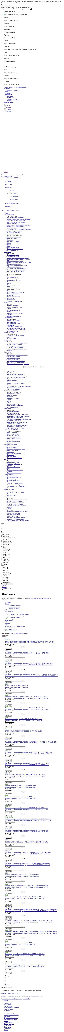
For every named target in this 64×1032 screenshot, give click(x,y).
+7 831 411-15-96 (5, 210)
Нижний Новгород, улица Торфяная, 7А (39, 598)
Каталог (6, 213)
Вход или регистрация (7, 176)
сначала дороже (23, 633)
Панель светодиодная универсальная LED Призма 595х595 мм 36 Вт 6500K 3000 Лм (29, 641)
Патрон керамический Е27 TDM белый (16, 685)
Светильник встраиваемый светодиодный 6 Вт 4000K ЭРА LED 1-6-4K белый (27, 863)
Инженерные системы (10, 1019)
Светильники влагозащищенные (18, 616)
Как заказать (7, 93)
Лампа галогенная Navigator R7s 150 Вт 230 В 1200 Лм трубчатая (23, 719)
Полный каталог (8, 1028)
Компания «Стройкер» (7, 177)
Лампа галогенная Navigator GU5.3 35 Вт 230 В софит (20, 942)
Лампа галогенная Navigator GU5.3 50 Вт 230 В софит (20, 796)
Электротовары (8, 1022)
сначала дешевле (13, 633)
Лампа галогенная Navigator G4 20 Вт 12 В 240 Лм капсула (22, 874)
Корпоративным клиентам (11, 90)
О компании (8, 181)
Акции (19, 177)
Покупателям (9, 187)
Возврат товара (14, 199)
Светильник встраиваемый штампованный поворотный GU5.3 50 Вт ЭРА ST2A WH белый (31, 674)
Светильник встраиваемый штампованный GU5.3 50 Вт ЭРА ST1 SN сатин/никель (29, 663)
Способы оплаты (12, 99)
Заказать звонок (15, 210)
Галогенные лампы (14, 608)
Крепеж (6, 1021)
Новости (6, 91)
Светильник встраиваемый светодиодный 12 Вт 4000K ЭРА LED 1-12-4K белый (28, 852)
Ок (1, 4)
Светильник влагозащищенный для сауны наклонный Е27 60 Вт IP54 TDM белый (28, 920)
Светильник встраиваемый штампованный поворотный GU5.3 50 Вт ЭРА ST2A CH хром (30, 741)
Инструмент (7, 1016)
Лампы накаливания (14, 607)
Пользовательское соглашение (9, 993)
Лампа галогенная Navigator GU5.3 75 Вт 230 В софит (20, 785)
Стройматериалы (9, 1013)
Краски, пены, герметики (11, 1015)
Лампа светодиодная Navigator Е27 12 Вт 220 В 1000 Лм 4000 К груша (25, 774)
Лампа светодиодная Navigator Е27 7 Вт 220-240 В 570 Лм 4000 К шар (25, 954)
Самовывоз (10, 97)
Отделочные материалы (11, 1018)
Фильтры (4, 636)
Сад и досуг (7, 1027)
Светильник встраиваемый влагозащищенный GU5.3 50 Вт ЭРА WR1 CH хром (28, 819)
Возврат (9, 100)
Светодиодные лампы (15, 605)
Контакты (7, 88)
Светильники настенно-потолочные (19, 614)
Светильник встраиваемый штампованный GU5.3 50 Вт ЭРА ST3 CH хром (26, 808)
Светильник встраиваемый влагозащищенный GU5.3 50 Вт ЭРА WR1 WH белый (28, 752)
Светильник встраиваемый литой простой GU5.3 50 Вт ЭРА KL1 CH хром (26, 696)
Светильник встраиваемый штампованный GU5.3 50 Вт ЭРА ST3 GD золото (27, 763)
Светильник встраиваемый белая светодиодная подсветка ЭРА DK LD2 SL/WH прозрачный (31, 931)
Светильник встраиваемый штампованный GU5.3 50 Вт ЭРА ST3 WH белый (27, 830)
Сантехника (7, 1025)
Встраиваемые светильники (16, 613)
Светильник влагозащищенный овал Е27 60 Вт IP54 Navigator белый (24, 965)
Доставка (10, 96)
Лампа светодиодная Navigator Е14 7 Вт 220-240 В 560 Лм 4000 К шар (25, 897)
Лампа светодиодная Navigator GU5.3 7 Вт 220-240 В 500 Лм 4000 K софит (26, 841)
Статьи (6, 1030)
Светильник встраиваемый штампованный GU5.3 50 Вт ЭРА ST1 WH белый (27, 652)
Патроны (11, 627)
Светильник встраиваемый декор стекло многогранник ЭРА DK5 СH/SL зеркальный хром (31, 909)
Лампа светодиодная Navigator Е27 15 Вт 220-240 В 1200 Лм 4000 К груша (26, 885)
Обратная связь (8, 102)
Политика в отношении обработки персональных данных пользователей (21, 996)
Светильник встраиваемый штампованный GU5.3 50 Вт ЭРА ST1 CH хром (26, 708)
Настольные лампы (14, 617)
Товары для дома (9, 1024)
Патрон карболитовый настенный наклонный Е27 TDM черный (23, 730)
